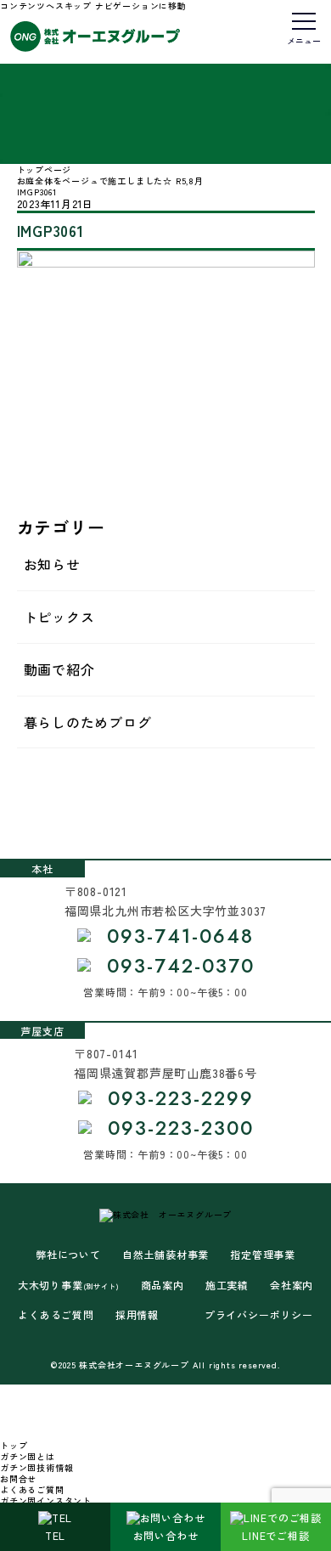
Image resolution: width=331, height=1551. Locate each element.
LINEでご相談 (275, 1535)
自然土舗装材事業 (165, 1254)
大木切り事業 (69, 1285)
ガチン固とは (27, 1456)
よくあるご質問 (56, 1315)
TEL (55, 1535)
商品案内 (162, 1285)
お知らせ (52, 564)
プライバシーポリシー (259, 1315)
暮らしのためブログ (88, 722)
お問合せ (18, 1478)
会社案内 (291, 1285)
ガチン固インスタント (46, 1500)
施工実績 (227, 1285)
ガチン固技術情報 (36, 1467)
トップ (13, 1445)
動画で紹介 (59, 669)
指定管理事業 (262, 1254)
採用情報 (137, 1315)
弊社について (68, 1254)
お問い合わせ (166, 1535)
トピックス (59, 616)
